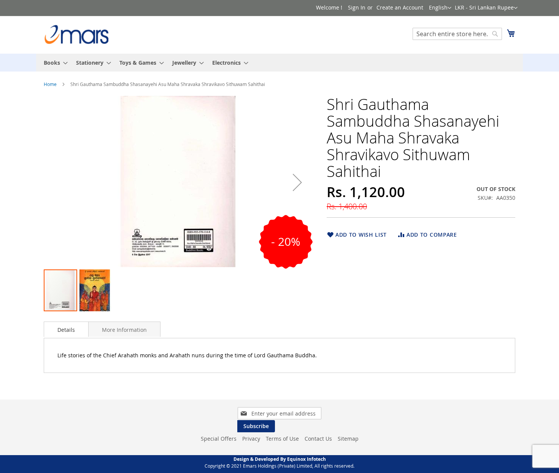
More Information (124, 329)
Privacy (251, 438)
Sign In (356, 7)
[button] (486, 8)
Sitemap (348, 438)
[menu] (279, 63)
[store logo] (76, 34)
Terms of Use (282, 438)
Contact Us (318, 438)
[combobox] (457, 34)
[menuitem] (53, 63)
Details (66, 329)
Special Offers (219, 438)
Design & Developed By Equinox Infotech (279, 459)
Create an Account (399, 7)
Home (50, 84)
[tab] (66, 329)
